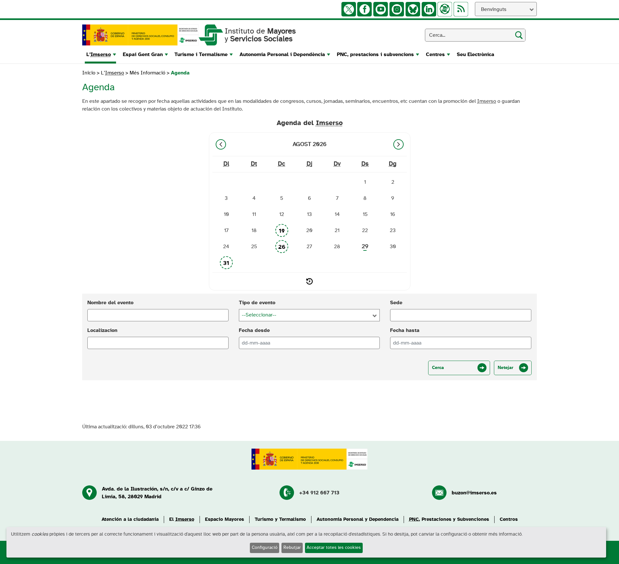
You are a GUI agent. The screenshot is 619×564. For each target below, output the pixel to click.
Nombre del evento (110, 302)
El (181, 519)
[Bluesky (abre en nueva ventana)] (413, 9)
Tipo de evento (257, 302)
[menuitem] (100, 54)
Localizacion (102, 330)
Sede (396, 302)
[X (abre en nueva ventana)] (348, 9)
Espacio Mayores (224, 519)
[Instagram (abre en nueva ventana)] (396, 9)
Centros (509, 519)
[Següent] (398, 144)
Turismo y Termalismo (280, 519)
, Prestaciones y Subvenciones (449, 519)
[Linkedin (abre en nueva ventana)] (429, 9)
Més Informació (147, 72)
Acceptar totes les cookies (334, 547)
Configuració (265, 547)
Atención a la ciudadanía (130, 519)
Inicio (89, 72)
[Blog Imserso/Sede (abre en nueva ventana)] (444, 9)
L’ (112, 72)
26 (281, 247)
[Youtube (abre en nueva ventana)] (380, 9)
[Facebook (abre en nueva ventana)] (364, 9)
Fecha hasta (404, 330)
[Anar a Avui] (309, 281)
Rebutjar (292, 547)
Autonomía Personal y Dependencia (357, 519)
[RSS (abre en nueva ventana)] (461, 9)
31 (226, 263)
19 (282, 231)
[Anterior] (221, 144)
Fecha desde (254, 330)
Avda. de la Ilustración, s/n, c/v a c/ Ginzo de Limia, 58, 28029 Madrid (157, 492)
